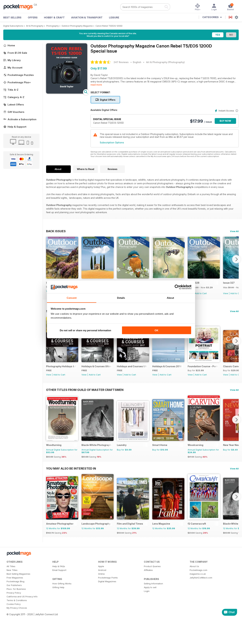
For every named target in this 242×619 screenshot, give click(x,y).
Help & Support (17, 126)
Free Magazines (15, 577)
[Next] (236, 259)
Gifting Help (58, 587)
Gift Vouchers (16, 111)
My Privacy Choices (17, 608)
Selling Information (153, 583)
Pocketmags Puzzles (21, 75)
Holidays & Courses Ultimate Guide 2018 (96, 366)
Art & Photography (34, 26)
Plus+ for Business (16, 589)
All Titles (11, 566)
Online (101, 574)
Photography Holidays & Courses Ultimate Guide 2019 (61, 366)
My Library (14, 60)
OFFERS (33, 17)
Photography (52, 26)
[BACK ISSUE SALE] (97, 277)
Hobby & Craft (54, 17)
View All (234, 231)
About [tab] (170, 297)
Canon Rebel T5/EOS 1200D (108, 26)
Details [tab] (121, 297)
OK (156, 330)
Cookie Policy (14, 604)
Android (102, 570)
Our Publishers (14, 585)
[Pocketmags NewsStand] (19, 6)
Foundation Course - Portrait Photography (203, 366)
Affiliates (148, 570)
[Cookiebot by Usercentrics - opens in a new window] (177, 287)
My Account (15, 67)
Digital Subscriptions (13, 26)
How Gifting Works (61, 583)
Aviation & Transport (87, 17)
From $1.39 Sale (17, 52)
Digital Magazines (107, 581)
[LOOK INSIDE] (66, 92)
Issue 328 (193, 282)
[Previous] (48, 259)
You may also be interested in (71, 468)
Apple (101, 566)
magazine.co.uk (198, 574)
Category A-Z (16, 97)
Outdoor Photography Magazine (77, 26)
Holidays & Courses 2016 (167, 366)
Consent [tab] (72, 297)
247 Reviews (121, 62)
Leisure (114, 17)
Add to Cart (201, 293)
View (225, 293)
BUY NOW (225, 120)
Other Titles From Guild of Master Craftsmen (84, 389)
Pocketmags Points (108, 577)
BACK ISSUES (56, 231)
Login (146, 591)
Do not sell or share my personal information (85, 330)
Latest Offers (16, 104)
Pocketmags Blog (15, 581)
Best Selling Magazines (18, 574)
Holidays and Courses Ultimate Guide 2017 (132, 366)
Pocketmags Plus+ (19, 82)
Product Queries (152, 566)
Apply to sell (150, 587)
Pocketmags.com (198, 570)
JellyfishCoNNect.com (201, 577)
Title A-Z (13, 89)
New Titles (12, 570)
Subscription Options (112, 142)
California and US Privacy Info (22, 596)
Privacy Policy (14, 592)
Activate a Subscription (22, 119)
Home (11, 45)
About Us (194, 566)
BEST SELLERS (12, 17)
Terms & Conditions (17, 600)
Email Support (59, 570)
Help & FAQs (58, 566)
